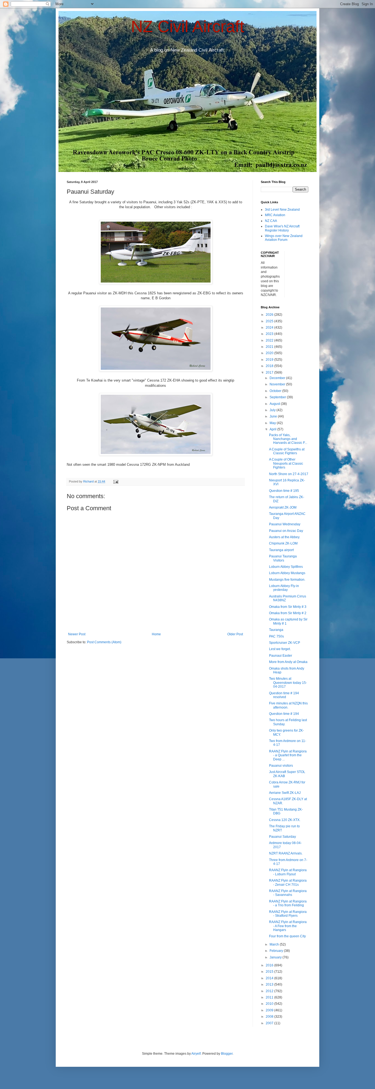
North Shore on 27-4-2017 (288, 474)
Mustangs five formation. (287, 580)
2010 (270, 1004)
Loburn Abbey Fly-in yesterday (284, 588)
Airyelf (196, 1054)
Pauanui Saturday (282, 837)
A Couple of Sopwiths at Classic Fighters (286, 451)
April (273, 429)
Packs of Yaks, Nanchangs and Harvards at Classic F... (288, 439)
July (273, 410)
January (276, 957)
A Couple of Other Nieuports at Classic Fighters (286, 463)
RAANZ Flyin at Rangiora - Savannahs (288, 893)
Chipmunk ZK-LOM (283, 543)
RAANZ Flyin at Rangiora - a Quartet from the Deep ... (288, 755)
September (278, 397)
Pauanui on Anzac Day (286, 531)
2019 (270, 360)
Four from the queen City (287, 936)
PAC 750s (276, 636)
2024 (270, 327)
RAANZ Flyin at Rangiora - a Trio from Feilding (288, 903)
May (273, 423)
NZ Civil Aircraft (187, 26)
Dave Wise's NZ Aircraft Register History (282, 228)
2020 (270, 353)
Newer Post (76, 634)
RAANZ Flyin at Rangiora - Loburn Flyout (288, 872)
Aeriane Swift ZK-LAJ (285, 793)
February (277, 951)
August (275, 404)
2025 (270, 321)
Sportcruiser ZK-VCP (284, 643)
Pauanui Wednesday (284, 524)
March (275, 944)
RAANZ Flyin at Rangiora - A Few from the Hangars (288, 926)
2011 (270, 997)
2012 (270, 991)
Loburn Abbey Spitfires (286, 567)
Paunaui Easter (280, 656)
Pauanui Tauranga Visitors (283, 558)
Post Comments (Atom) (104, 642)
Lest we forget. (280, 649)
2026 (270, 315)
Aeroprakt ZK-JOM (282, 507)
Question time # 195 (284, 491)
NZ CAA (271, 221)
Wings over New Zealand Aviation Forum (284, 238)
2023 (270, 334)
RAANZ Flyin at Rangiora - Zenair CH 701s (288, 882)
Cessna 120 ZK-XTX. (284, 820)
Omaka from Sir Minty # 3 (287, 607)
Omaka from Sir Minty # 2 (287, 613)
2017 (270, 372)
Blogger (227, 1054)
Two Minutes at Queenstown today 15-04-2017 (288, 683)
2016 (270, 965)
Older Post (235, 634)
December (278, 378)
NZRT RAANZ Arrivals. (286, 853)
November (278, 384)
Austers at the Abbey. (284, 537)
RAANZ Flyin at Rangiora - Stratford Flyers (288, 914)
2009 (270, 1010)
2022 (270, 340)
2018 (270, 366)
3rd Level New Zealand (282, 209)
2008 (270, 1017)
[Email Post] (115, 481)
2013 (270, 984)
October (276, 391)
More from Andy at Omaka (288, 662)
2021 (270, 347)
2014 (270, 978)
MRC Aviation (275, 215)
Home (156, 634)
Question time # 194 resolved (284, 695)
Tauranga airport (281, 550)
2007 (270, 1023)
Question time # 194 (284, 714)
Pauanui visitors (281, 766)
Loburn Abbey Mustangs (287, 573)
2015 (270, 972)
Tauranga (276, 630)
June (274, 416)
